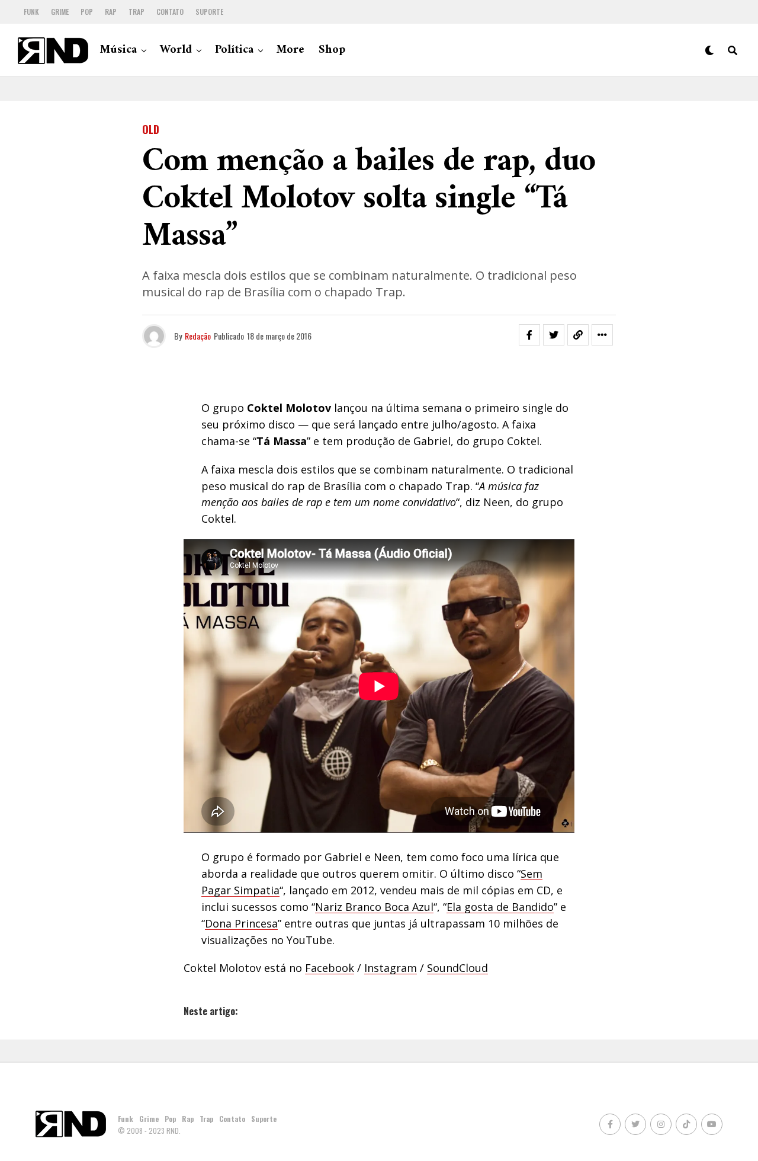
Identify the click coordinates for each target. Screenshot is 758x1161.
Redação (198, 336)
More (290, 50)
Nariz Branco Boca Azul (374, 907)
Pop (87, 12)
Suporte (209, 12)
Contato (170, 12)
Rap (111, 12)
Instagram (390, 968)
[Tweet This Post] (553, 335)
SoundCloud (457, 968)
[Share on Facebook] (529, 335)
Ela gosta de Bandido (500, 907)
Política (234, 50)
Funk (31, 12)
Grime (60, 12)
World (176, 50)
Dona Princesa (241, 923)
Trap (136, 12)
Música (118, 50)
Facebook (329, 968)
